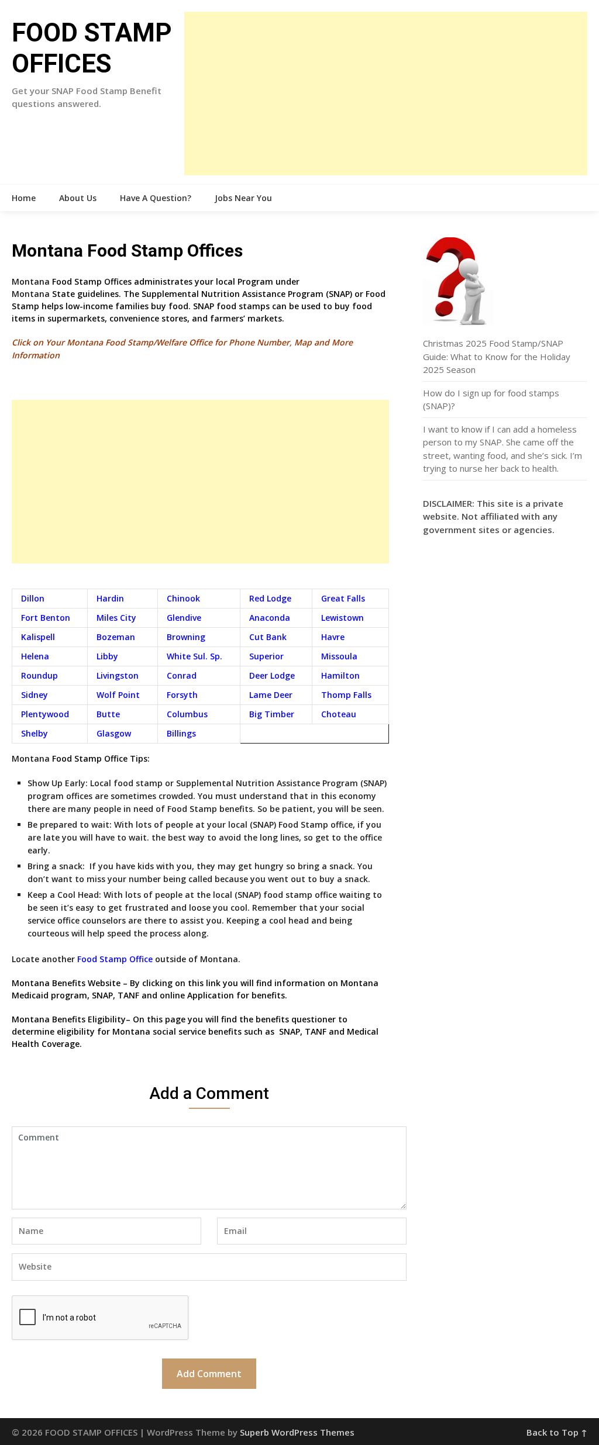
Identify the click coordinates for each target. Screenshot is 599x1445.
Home (24, 197)
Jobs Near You (243, 197)
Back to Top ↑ (556, 1432)
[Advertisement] (385, 93)
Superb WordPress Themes (297, 1432)
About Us (78, 197)
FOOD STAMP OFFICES (92, 48)
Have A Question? (155, 197)
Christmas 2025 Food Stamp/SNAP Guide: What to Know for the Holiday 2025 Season (496, 356)
